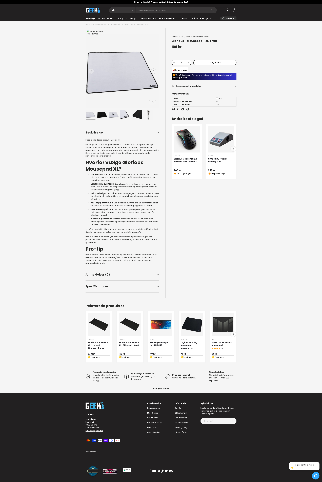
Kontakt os (152, 427)
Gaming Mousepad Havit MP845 (159, 344)
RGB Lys (204, 18)
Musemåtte (205, 36)
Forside (89, 24)
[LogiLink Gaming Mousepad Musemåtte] (192, 324)
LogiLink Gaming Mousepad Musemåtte (189, 345)
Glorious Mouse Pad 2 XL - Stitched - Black (129, 344)
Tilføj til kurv (214, 62)
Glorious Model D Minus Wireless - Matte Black (185, 160)
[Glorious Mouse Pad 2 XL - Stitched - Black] (130, 324)
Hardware (107, 18)
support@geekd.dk (94, 430)
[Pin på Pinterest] (187, 109)
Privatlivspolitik (181, 422)
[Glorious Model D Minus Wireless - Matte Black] (187, 139)
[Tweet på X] (177, 109)
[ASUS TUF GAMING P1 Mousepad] (223, 324)
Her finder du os (154, 422)
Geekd (93, 451)
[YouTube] (154, 471)
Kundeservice (153, 408)
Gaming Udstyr (106, 24)
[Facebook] (150, 471)
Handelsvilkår (181, 417)
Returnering (152, 417)
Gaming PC (91, 18)
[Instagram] (158, 471)
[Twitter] (166, 471)
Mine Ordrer (152, 413)
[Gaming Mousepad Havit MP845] (161, 324)
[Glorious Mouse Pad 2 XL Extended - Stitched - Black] (99, 324)
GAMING (96, 24)
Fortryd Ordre (153, 432)
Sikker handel (181, 413)
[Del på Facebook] (182, 109)
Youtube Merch (166, 18)
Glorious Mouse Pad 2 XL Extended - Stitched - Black (98, 345)
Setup (132, 18)
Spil (193, 18)
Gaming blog (181, 427)
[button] (234, 10)
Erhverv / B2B (181, 432)
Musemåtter (118, 24)
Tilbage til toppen (161, 388)
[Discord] (171, 471)
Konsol (183, 18)
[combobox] (163, 10)
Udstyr (120, 18)
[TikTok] (162, 471)
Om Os (178, 408)
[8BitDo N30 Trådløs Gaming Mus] (221, 139)
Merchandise (147, 18)
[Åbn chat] (315, 475)
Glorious (175, 36)
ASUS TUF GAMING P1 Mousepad (222, 344)
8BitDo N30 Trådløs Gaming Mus (217, 160)
